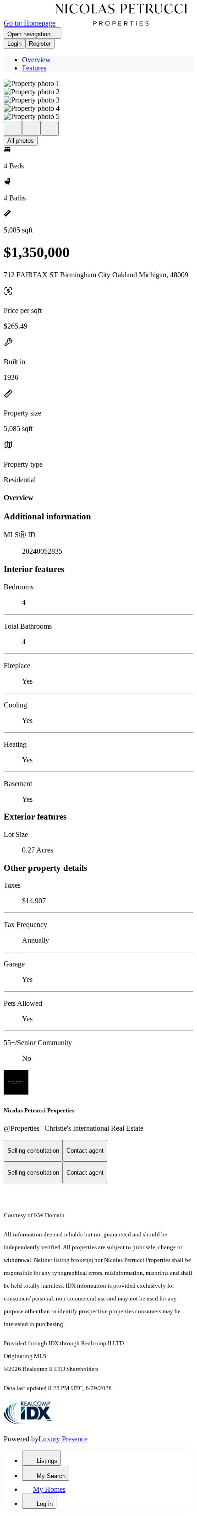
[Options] (13, 128)
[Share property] (49, 128)
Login (14, 43)
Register (40, 43)
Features (34, 68)
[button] (98, 84)
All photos (20, 140)
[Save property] (31, 128)
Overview (36, 60)
